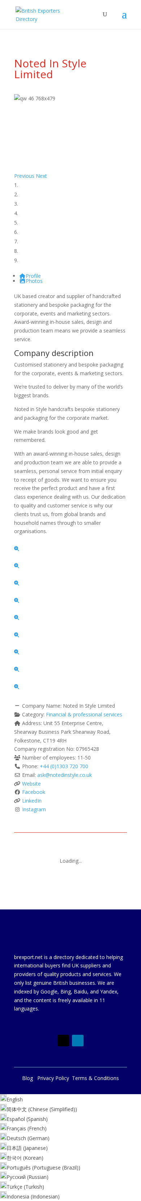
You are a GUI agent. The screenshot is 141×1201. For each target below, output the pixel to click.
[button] (25, 175)
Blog (29, 1078)
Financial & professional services (84, 714)
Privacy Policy (54, 1078)
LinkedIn (32, 800)
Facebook (33, 791)
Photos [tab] (34, 280)
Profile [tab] (33, 275)
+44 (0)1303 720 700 (64, 766)
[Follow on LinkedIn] (78, 1040)
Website (31, 783)
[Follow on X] (63, 1040)
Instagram (34, 809)
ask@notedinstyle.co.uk (64, 774)
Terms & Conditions (95, 1078)
